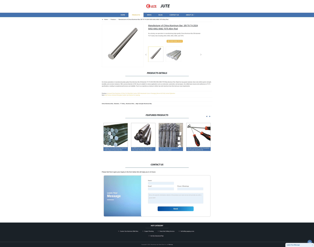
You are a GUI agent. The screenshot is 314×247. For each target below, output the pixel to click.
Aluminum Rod (130, 103)
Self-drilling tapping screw (187, 231)
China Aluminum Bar (107, 103)
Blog (160, 15)
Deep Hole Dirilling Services (167, 231)
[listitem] (157, 54)
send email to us (176, 41)
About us (189, 15)
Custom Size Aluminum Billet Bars (129, 231)
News (149, 15)
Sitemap (171, 244)
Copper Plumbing (149, 231)
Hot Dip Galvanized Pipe (157, 235)
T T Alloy (122, 103)
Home (123, 15)
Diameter (116, 103)
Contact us (174, 15)
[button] (146, 54)
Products (136, 15)
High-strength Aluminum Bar (144, 103)
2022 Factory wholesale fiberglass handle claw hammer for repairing (122, 95)
